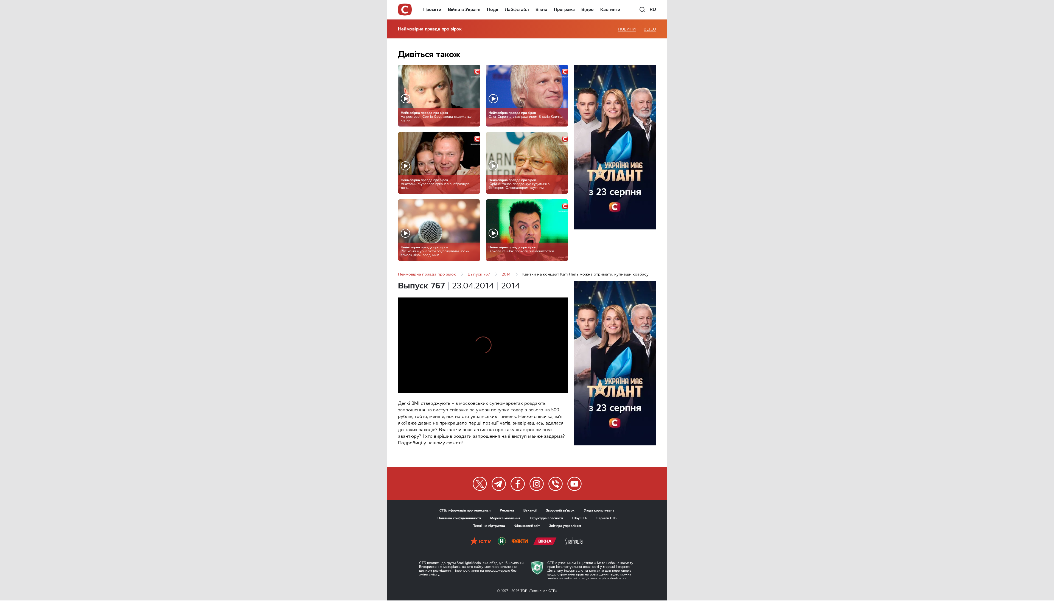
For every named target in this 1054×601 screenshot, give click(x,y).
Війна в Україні (464, 9)
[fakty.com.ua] (519, 541)
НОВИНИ (627, 29)
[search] (642, 9)
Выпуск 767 (479, 274)
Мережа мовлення (505, 518)
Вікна (541, 9)
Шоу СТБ (579, 518)
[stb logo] (405, 10)
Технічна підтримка (489, 526)
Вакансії (530, 510)
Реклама (507, 510)
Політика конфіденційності (459, 518)
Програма (564, 9)
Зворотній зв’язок (560, 510)
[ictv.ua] (480, 541)
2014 (506, 274)
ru (653, 9)
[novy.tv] (502, 541)
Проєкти (432, 9)
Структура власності (546, 518)
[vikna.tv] (545, 541)
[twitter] (480, 484)
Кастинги (610, 9)
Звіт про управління (565, 526)
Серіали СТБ (606, 518)
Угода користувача (599, 510)
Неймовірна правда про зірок (430, 29)
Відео (587, 9)
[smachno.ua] (573, 541)
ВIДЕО (650, 29)
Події (492, 9)
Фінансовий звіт (527, 526)
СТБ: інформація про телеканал (464, 510)
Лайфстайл (517, 9)
